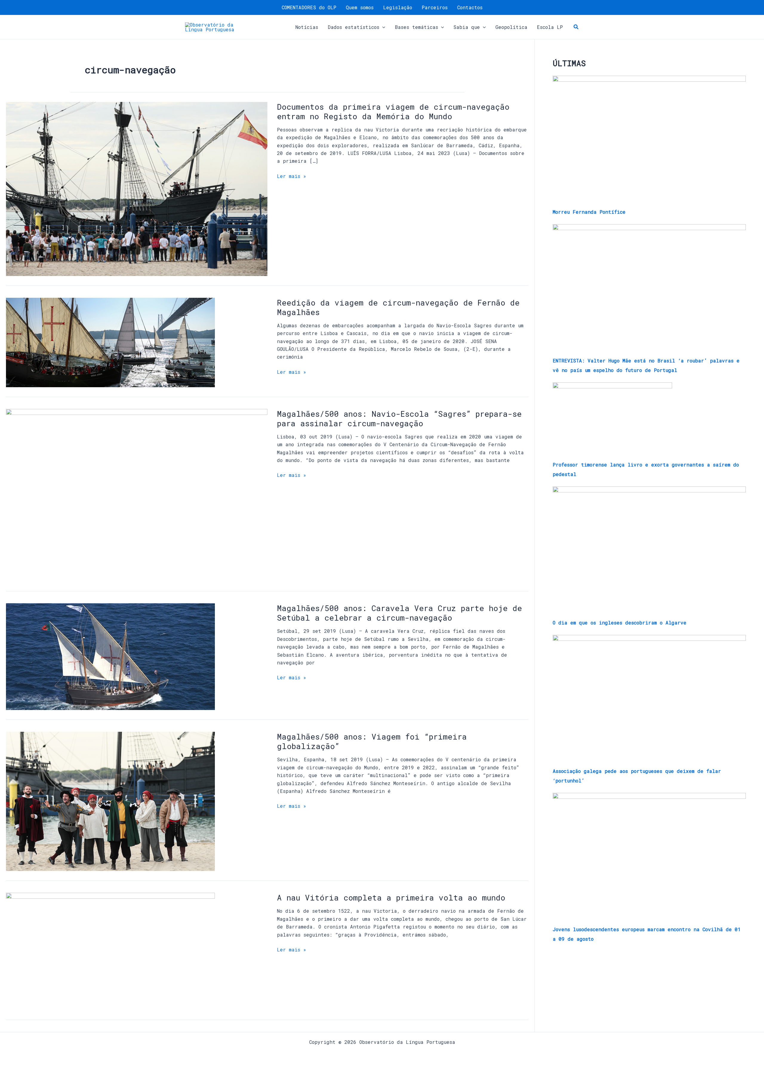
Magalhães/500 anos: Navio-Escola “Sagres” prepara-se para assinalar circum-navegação (399, 418)
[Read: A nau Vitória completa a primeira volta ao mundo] (110, 951)
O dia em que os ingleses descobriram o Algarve (619, 622)
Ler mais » (291, 176)
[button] (382, 27)
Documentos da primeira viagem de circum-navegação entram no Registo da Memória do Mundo (393, 111)
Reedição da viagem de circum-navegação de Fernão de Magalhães (398, 307)
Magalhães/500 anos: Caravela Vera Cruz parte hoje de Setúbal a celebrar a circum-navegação (399, 613)
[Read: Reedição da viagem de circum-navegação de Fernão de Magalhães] (110, 342)
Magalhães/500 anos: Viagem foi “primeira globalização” (372, 741)
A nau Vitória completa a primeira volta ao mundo (391, 897)
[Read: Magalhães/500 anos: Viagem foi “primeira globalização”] (110, 801)
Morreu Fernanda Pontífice (589, 212)
